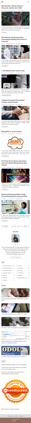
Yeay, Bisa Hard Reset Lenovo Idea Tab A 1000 (14, 314)
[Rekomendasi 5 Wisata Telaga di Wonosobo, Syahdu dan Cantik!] (15, 25)
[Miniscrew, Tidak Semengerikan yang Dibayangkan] (15, 325)
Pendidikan (5, 189)
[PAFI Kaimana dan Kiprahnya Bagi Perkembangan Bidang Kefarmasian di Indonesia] (15, 58)
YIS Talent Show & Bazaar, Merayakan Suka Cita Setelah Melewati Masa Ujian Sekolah (14, 163)
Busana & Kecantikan (7, 273)
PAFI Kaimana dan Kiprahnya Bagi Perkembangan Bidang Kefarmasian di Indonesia (14, 39)
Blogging (20, 275)
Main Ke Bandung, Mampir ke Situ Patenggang (14, 364)
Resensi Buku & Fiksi (23, 277)
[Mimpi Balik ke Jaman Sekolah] (15, 149)
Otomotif (5, 277)
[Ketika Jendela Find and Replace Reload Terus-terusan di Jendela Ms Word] (15, 339)
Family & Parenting (7, 268)
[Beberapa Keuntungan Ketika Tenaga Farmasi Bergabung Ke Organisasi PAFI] (15, 213)
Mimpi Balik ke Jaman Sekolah (11, 131)
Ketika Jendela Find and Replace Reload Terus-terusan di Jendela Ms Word (14, 342)
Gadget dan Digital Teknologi (8, 270)
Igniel (18, 421)
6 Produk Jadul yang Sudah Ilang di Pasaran (13, 356)
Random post (5, 156)
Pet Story (20, 270)
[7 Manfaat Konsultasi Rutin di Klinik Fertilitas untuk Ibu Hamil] (15, 119)
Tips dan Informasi (6, 95)
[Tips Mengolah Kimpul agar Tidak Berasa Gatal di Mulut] (15, 297)
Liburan (4, 32)
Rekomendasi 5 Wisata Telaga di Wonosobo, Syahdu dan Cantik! (12, 7)
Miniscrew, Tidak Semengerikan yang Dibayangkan (15, 327)
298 (25, 226)
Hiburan (5, 275)
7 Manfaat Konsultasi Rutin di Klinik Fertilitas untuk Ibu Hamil (13, 101)
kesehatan (5, 65)
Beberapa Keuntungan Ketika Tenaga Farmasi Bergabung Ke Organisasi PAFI (14, 195)
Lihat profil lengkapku (15, 257)
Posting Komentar (21, 10)
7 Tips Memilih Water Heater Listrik (13, 71)
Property (5, 280)
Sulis (15, 244)
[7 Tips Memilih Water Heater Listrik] (15, 88)
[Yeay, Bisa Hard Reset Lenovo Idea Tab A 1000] (15, 312)
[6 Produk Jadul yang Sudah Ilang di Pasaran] (15, 354)
